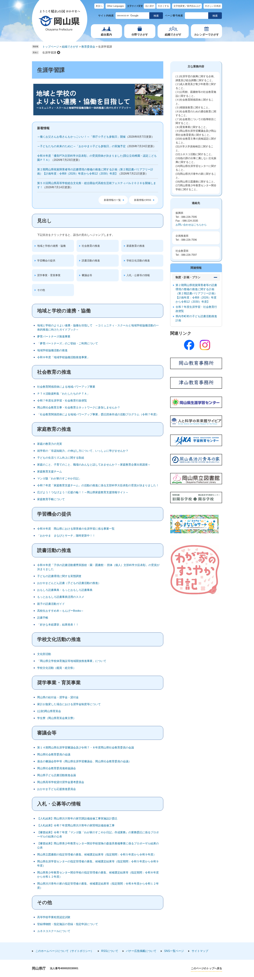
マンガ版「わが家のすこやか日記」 (59, 478)
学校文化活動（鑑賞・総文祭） (56, 667)
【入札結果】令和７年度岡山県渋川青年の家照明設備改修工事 (76, 825)
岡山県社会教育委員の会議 (53, 754)
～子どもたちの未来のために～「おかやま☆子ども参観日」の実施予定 (81, 146)
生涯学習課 (49, 52)
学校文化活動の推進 (138, 260)
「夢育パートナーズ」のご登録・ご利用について (67, 343)
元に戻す (149, 6)
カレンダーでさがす (206, 34)
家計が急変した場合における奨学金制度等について (69, 704)
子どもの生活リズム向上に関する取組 (60, 457)
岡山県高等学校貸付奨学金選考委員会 (60, 782)
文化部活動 (44, 654)
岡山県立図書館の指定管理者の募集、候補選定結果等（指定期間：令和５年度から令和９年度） (96, 854)
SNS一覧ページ (174, 950)
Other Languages (115, 6)
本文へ (99, 6)
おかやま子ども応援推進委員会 (56, 789)
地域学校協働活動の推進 (52, 350)
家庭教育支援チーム (49, 471)
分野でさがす (139, 34)
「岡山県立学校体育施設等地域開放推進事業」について (71, 660)
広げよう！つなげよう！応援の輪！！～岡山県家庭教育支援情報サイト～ (82, 492)
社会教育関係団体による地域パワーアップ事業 (66, 386)
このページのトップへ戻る (206, 968)
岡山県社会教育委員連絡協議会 (56, 768)
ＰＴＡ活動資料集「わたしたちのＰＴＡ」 (63, 393)
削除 (58, 52)
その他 (41, 289)
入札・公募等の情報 (138, 275)
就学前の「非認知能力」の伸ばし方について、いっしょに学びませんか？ (82, 450)
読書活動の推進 (91, 260)
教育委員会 (88, 46)
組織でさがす (173, 34)
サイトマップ (200, 950)
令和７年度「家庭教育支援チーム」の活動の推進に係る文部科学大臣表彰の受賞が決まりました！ (98, 485)
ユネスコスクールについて (53, 931)
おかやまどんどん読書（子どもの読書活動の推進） (69, 583)
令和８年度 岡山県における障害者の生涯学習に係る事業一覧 (76, 528)
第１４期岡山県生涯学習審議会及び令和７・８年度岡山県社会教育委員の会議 (85, 747)
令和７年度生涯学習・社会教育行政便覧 (62, 400)
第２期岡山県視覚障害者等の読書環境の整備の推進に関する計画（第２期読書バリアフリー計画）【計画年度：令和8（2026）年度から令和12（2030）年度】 (196, 293)
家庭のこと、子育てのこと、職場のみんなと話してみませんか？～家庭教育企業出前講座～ (93, 464)
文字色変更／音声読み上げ (186, 6)
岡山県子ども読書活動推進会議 (56, 775)
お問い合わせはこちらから (191, 224)
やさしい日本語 (213, 6)
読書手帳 (42, 617)
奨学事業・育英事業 (48, 275)
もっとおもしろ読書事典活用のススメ (60, 596)
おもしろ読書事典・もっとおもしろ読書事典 (64, 589)
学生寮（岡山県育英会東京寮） (56, 718)
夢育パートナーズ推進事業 (53, 336)
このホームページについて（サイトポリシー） (64, 950)
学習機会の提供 (46, 260)
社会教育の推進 (91, 245)
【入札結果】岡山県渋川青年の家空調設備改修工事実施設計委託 (77, 818)
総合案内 (106, 34)
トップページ (50, 46)
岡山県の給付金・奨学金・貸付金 (58, 697)
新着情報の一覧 (112, 200)
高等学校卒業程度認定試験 (53, 917)
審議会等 (87, 275)
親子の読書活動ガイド (51, 603)
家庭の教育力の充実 (49, 443)
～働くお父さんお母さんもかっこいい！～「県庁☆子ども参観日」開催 (81, 136)
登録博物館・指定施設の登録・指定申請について (67, 924)
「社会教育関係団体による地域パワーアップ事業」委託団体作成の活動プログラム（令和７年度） (98, 414)
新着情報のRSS (142, 200)
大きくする (163, 6)
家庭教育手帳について (51, 499)
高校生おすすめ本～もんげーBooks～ (60, 610)
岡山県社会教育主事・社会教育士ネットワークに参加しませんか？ (78, 407)
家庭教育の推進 (135, 245)
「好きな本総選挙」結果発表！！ (58, 624)
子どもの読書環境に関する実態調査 (59, 576)
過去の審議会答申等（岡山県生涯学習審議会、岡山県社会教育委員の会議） (84, 761)
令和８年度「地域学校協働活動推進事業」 (63, 357)
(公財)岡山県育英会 (49, 711)
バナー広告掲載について (141, 950)
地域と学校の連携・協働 (51, 245)
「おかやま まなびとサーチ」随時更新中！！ (66, 535)
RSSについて (109, 950)
